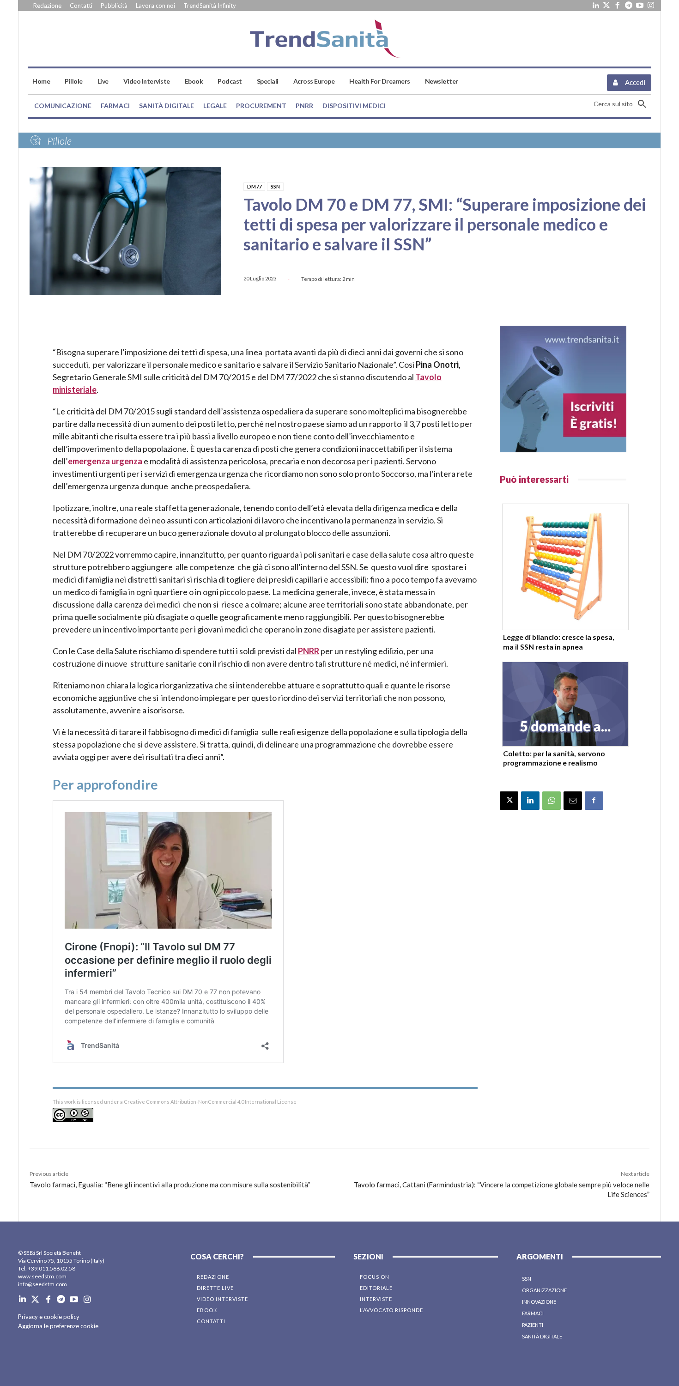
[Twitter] (606, 5)
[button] (622, 104)
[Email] (573, 800)
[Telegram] (628, 5)
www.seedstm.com (42, 1276)
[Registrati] (563, 389)
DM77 (254, 186)
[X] (509, 800)
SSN (275, 186)
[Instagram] (650, 5)
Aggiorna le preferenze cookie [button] (58, 1326)
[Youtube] (639, 5)
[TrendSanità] (339, 39)
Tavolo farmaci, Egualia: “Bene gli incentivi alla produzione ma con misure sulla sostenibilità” (170, 1184)
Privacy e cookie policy (48, 1316)
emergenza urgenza (105, 461)
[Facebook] (617, 5)
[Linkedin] (595, 5)
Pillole (59, 140)
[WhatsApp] (551, 800)
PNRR (308, 651)
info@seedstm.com (42, 1284)
